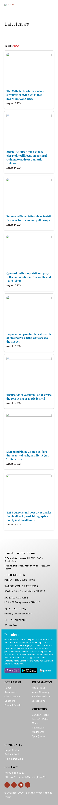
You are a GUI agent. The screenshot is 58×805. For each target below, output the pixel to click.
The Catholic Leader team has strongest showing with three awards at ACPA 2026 (25, 94)
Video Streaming (41, 692)
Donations (9, 700)
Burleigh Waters (40, 719)
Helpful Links (11, 750)
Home (7, 687)
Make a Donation (13, 758)
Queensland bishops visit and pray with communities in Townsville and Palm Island (28, 277)
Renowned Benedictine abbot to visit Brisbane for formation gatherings (28, 218)
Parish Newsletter (41, 696)
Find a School (11, 754)
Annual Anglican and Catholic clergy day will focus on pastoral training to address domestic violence (26, 157)
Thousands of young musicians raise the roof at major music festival (29, 396)
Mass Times (38, 687)
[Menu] (46, 5)
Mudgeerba (38, 731)
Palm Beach (38, 727)
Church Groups (12, 696)
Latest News (39, 700)
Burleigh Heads (40, 714)
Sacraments (10, 692)
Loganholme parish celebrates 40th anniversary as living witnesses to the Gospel (28, 337)
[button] (7, 785)
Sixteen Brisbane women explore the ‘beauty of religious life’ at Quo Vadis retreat (27, 455)
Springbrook (38, 736)
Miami (35, 723)
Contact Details (12, 705)
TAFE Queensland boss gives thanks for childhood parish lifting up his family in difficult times (28, 516)
